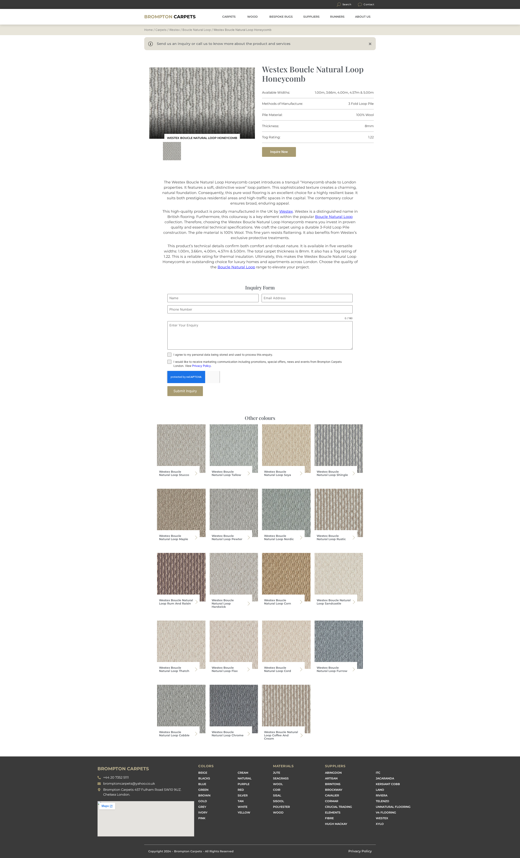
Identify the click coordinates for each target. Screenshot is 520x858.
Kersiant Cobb (388, 784)
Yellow (244, 812)
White (242, 807)
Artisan (331, 778)
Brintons (332, 784)
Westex (174, 30)
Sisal (277, 795)
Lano (380, 790)
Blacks (204, 778)
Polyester (281, 807)
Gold (202, 801)
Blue (202, 784)
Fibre (329, 818)
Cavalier (332, 795)
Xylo (380, 824)
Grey (202, 807)
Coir (276, 790)
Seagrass (281, 778)
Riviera (381, 795)
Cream (243, 773)
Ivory (202, 812)
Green (203, 790)
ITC (378, 773)
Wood (278, 812)
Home (148, 30)
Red (241, 790)
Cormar (331, 801)
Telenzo (382, 801)
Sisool (278, 801)
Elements (332, 812)
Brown (204, 795)
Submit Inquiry (185, 391)
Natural (244, 778)
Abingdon (333, 773)
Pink (201, 818)
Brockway (333, 790)
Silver (243, 795)
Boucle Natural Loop (196, 30)
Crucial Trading (338, 807)
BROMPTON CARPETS (123, 768)
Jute (276, 773)
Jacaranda (385, 778)
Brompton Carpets (188, 851)
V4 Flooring (386, 812)
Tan (241, 801)
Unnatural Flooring (393, 807)
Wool (278, 784)
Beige (202, 773)
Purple (243, 784)
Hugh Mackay (336, 824)
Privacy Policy (201, 365)
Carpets (170, 17)
